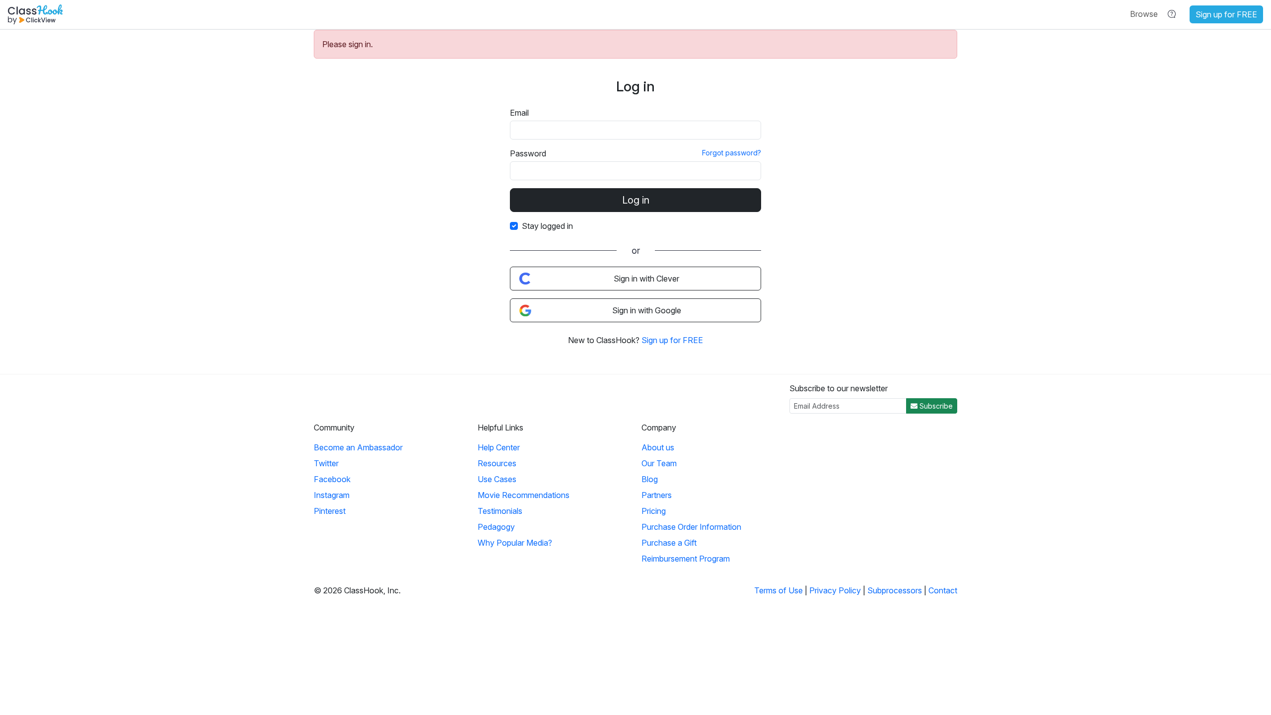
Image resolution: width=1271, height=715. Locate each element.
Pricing (653, 511)
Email (519, 113)
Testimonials (500, 511)
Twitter (326, 463)
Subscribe (935, 406)
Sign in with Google (646, 310)
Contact (942, 590)
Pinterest (330, 511)
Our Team (659, 463)
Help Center (499, 447)
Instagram (332, 495)
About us (657, 447)
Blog (649, 479)
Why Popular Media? (515, 543)
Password (528, 153)
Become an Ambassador (358, 447)
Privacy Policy (835, 590)
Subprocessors (894, 590)
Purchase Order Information (691, 527)
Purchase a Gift (669, 543)
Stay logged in (547, 226)
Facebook (332, 479)
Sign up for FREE (1226, 14)
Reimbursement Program (685, 559)
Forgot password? (731, 152)
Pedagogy (496, 527)
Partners (656, 495)
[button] (1144, 14)
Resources (497, 463)
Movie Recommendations (523, 495)
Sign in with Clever (646, 279)
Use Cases (497, 479)
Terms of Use (778, 590)
